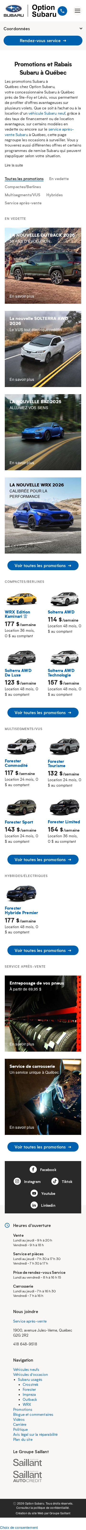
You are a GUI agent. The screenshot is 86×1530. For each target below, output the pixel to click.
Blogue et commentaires (33, 1414)
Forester (29, 1389)
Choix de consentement (19, 1527)
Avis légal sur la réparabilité (35, 1434)
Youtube (47, 1193)
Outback (30, 1399)
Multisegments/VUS (23, 194)
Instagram (32, 1181)
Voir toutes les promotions (41, 565)
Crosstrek (30, 1384)
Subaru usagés (30, 1379)
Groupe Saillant (59, 1513)
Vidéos (19, 1419)
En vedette (59, 178)
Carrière (19, 1424)
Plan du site (22, 1439)
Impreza (29, 1394)
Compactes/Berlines (23, 186)
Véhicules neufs (26, 1369)
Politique (20, 1429)
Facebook (47, 1169)
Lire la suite (14, 164)
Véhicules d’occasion (30, 1374)
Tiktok (66, 1181)
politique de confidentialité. (52, 1507)
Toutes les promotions (24, 178)
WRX (27, 1404)
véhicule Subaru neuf (46, 113)
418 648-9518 (25, 1344)
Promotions (22, 1409)
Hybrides (54, 194)
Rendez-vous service (41, 40)
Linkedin (47, 1205)
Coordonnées (17, 28)
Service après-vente (23, 202)
